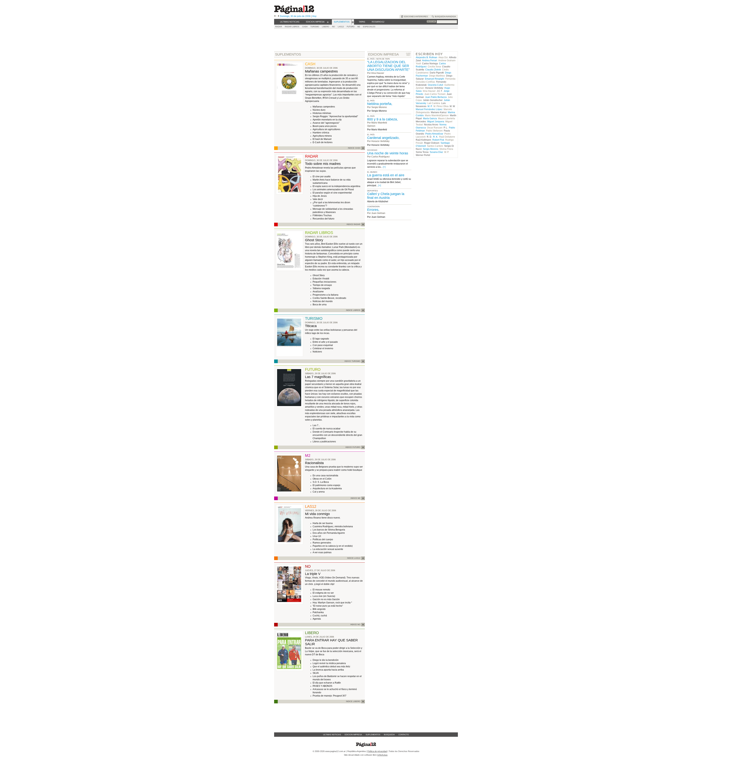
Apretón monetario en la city (327, 119)
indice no (355, 624)
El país (371, 59)
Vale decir (318, 199)
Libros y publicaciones (324, 441)
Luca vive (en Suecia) (324, 596)
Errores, (373, 210)
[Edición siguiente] (278, 16)
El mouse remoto (321, 589)
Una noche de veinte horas (387, 153)
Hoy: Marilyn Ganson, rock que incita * (332, 602)
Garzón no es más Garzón (326, 599)
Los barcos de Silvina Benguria (329, 529)
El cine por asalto (322, 176)
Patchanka (318, 612)
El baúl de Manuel (322, 139)
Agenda (317, 619)
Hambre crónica (321, 132)
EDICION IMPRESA (383, 54)
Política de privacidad (377, 751)
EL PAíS (371, 101)
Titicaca (311, 326)
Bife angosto (319, 609)
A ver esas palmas (322, 552)
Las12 (341, 27)
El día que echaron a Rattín (327, 682)
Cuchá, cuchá (320, 615)
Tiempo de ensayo (322, 285)
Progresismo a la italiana (325, 294)
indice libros (353, 310)
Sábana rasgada (321, 288)
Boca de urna (320, 304)
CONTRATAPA (373, 207)
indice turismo (352, 361)
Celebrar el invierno (323, 348)
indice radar (353, 224)
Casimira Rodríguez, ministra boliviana (333, 526)
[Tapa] (289, 101)
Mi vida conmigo (317, 514)
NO (333, 27)
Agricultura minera (322, 136)
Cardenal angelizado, (383, 138)
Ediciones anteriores (415, 16)
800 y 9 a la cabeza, (382, 119)
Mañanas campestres (321, 71)
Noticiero (317, 351)
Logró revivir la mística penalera (329, 663)
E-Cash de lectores (322, 142)
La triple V (312, 574)
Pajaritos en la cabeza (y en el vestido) (333, 546)
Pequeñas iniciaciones (324, 282)
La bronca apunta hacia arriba (328, 669)
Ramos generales (322, 542)
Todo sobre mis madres (323, 164)
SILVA (316, 673)
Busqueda (389, 735)
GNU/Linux (382, 755)
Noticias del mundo (323, 301)
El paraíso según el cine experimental (332, 192)
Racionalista (314, 463)
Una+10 (317, 536)
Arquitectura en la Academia (327, 488)
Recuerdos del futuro (323, 218)
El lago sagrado (321, 338)
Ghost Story (314, 240)
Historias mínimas (322, 113)
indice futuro (352, 447)
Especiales (369, 27)
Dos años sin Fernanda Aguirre (329, 533)
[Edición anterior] (274, 16)
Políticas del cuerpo (323, 539)
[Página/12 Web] (294, 13)
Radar (278, 27)
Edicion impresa (353, 735)
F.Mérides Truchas (322, 215)
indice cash (354, 148)
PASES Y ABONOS (322, 686)
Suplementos (373, 735)
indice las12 (353, 558)
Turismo (314, 27)
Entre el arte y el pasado (325, 342)
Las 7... (316, 425)
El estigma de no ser (323, 593)
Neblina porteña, (379, 104)
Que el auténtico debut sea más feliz (331, 666)
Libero (325, 27)
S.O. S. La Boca (321, 482)
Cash (304, 27)
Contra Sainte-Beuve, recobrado (329, 298)
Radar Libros (292, 27)
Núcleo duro (319, 110)
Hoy (314, 16)
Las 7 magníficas (318, 377)
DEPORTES (372, 191)
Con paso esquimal (323, 345)
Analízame (318, 291)
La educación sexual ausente (328, 549)
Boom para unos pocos (325, 126)
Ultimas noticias (332, 735)
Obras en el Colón (322, 478)
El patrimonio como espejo (326, 485)
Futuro (351, 27)
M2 (358, 27)
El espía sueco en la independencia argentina (336, 186)
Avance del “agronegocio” (326, 123)
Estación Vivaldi (321, 278)
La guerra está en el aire (385, 175)
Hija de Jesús (320, 196)
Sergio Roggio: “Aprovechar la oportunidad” (335, 116)
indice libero (353, 701)
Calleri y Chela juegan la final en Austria (385, 196)
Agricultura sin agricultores (326, 129)
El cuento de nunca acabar (326, 428)
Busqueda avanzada (445, 16)
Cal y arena (319, 491)
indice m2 (355, 498)
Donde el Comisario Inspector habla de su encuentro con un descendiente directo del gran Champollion (337, 435)
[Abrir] (328, 22)
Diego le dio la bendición (326, 660)
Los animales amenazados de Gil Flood (333, 189)
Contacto (403, 735)
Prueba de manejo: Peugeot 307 (329, 695)
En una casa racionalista (325, 475)
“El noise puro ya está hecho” (328, 606)
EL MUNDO (372, 172)
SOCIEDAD (372, 150)
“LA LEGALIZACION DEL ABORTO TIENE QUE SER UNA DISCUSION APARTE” (388, 66)
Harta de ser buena (323, 523)
